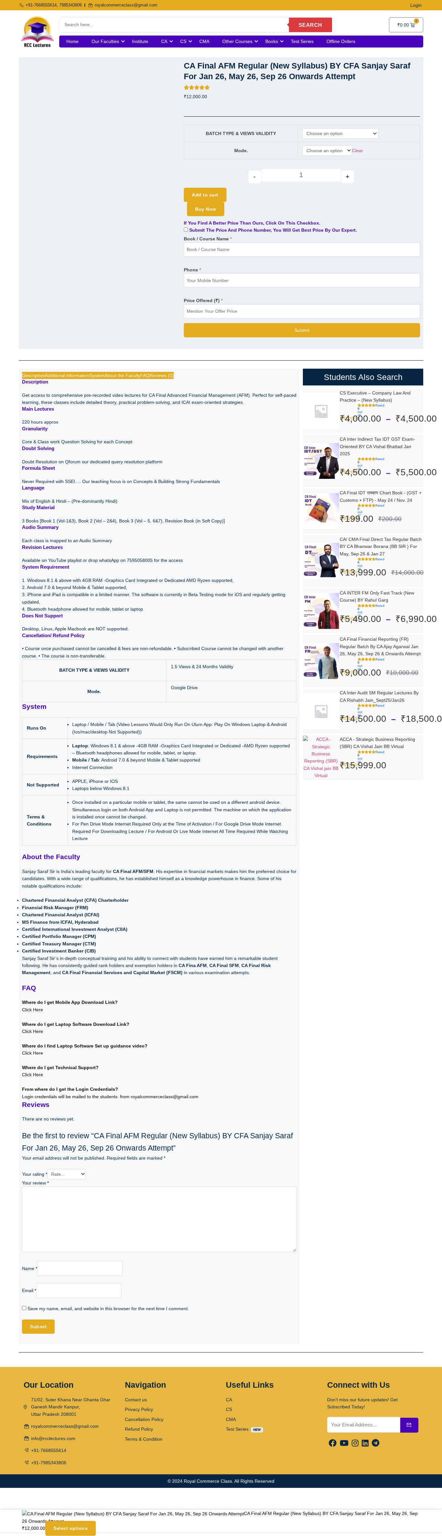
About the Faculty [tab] (122, 375)
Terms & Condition (143, 1439)
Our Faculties (105, 41)
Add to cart (205, 194)
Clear (357, 150)
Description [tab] (33, 375)
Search (310, 24)
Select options (70, 1528)
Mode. (241, 150)
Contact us (136, 1399)
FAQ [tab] (144, 375)
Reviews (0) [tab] (161, 375)
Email (29, 1290)
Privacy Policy (139, 1409)
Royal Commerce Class (208, 1481)
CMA (204, 41)
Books (271, 41)
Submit (302, 330)
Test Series (302, 41)
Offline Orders (340, 41)
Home (72, 41)
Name (29, 1268)
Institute (140, 41)
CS (183, 41)
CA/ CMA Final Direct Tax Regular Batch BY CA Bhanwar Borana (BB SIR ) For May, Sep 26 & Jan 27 (381, 546)
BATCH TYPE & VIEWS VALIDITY (241, 133)
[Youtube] (344, 1443)
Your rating (34, 1174)
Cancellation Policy (144, 1419)
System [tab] (97, 375)
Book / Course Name (208, 238)
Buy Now (205, 209)
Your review (35, 1182)
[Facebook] (333, 1443)
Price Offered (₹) (203, 300)
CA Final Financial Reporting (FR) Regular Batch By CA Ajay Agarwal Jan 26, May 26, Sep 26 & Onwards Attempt (380, 646)
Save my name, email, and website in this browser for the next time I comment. (108, 1308)
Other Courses (237, 41)
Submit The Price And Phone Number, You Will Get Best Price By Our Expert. (272, 230)
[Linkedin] (365, 1443)
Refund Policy (139, 1429)
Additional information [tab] (67, 375)
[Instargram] (355, 1443)
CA (164, 41)
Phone (192, 269)
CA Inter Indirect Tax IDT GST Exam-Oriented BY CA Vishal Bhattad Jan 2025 (377, 446)
